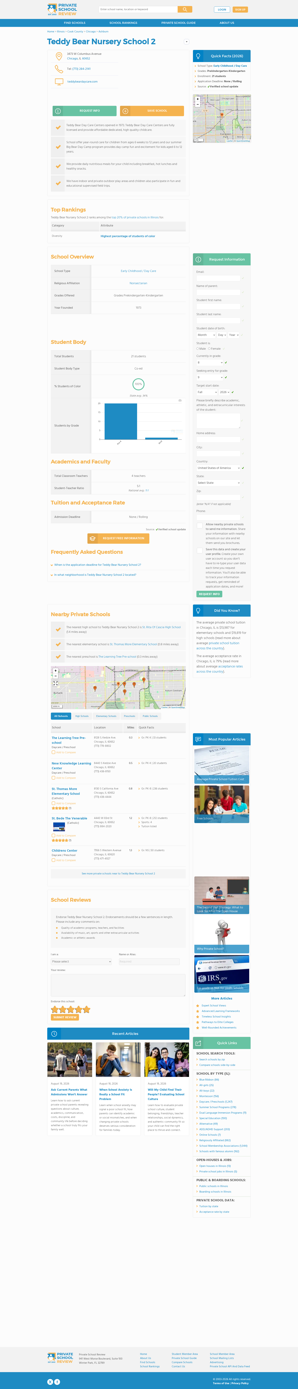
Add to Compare (66, 752)
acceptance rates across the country (219, 669)
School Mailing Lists (222, 1358)
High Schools (82, 716)
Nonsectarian (138, 283)
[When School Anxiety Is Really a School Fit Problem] (118, 1060)
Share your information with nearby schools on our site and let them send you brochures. (225, 533)
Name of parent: (207, 286)
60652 (86, 58)
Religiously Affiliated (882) (215, 1140)
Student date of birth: (210, 328)
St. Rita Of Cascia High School (161, 627)
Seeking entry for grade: (212, 370)
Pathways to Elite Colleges (218, 1022)
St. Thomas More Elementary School (133, 644)
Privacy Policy (240, 1383)
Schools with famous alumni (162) (219, 1151)
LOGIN (222, 10)
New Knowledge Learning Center (71, 766)
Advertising (216, 1362)
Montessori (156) (209, 1096)
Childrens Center (64, 850)
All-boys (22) (206, 1091)
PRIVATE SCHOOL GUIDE (178, 22)
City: (199, 447)
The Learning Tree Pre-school (117, 656)
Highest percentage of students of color (128, 236)
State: (200, 476)
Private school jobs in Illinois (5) (218, 1172)
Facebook (57, 1382)
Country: (202, 461)
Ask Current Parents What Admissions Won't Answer (69, 1092)
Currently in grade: (208, 356)
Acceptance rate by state (214, 1212)
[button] (118, 685)
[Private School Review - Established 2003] (62, 9)
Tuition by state (208, 1206)
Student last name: (208, 314)
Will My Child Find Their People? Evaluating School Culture (166, 1095)
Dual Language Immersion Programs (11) (222, 1113)
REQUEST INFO (90, 110)
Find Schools (147, 1362)
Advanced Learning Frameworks (221, 1011)
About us (145, 1358)
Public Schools (150, 716)
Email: (200, 272)
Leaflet (164, 707)
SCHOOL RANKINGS (123, 22)
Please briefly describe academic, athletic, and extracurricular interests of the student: (220, 405)
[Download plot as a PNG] (180, 400)
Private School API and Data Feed (230, 1367)
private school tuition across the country (217, 646)
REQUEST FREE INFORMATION (123, 538)
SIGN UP (240, 10)
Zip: (198, 491)
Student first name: (209, 300)
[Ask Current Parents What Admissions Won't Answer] (69, 1060)
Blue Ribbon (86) (209, 1080)
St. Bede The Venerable (69, 818)
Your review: (58, 970)
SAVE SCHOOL (157, 110)
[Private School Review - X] (50, 1382)
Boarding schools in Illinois (215, 1192)
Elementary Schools (106, 716)
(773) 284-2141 (81, 69)
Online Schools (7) (210, 1135)
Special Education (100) (213, 1118)
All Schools (61, 716)
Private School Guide (184, 1358)
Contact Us (178, 1367)
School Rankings (150, 1367)
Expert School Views (214, 1005)
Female (216, 349)
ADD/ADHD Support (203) (214, 1129)
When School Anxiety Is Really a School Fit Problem (115, 1095)
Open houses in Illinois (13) (215, 1166)
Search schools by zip (212, 1060)
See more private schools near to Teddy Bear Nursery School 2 (118, 873)
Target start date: (207, 385)
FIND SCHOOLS (74, 22)
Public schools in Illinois (213, 1186)
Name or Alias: (127, 954)
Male (202, 349)
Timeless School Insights (216, 1017)
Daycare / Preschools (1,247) (215, 1102)
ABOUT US (227, 22)
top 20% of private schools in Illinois (135, 217)
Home (143, 1354)
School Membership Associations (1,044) (223, 1146)
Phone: (201, 511)
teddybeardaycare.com (82, 81)
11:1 (146, 490)
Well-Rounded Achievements (219, 1028)
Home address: (206, 433)
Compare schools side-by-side (217, 1065)
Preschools (129, 716)
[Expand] (55, 683)
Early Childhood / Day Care (138, 271)
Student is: (203, 343)
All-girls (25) (206, 1085)
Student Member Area (185, 1354)
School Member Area (222, 1354)
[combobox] (136, 9)
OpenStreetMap (178, 707)
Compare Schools (182, 1362)
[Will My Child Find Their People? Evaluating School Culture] (166, 1060)
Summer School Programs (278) (217, 1107)
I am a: (55, 954)
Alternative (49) (208, 1124)
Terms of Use (221, 1383)
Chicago (72, 58)
